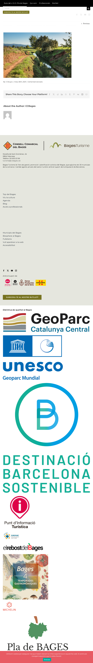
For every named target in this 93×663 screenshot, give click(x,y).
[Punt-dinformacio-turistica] (20, 496)
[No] (90, 657)
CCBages (9, 82)
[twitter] (81, 15)
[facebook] (77, 15)
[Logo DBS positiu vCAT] (46, 384)
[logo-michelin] (9, 603)
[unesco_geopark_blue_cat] (33, 336)
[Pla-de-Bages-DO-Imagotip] (38, 614)
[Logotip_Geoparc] (46, 314)
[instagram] (89, 15)
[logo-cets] (11, 532)
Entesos (47, 660)
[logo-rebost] (23, 543)
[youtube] (85, 15)
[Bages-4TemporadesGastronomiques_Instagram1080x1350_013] (25, 555)
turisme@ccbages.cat (12, 161)
